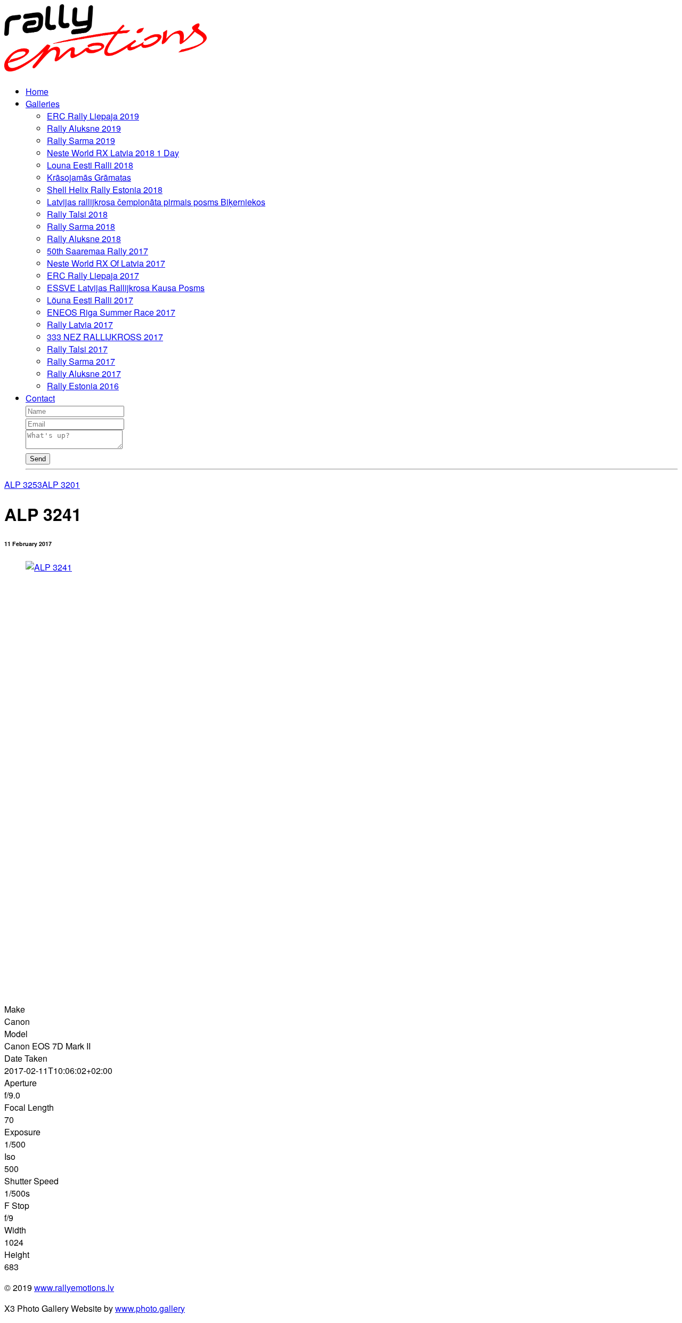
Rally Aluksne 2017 (84, 373)
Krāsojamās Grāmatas (89, 177)
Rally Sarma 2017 (81, 361)
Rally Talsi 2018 (77, 214)
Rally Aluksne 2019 (84, 128)
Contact (40, 398)
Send (38, 459)
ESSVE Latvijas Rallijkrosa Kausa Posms (126, 288)
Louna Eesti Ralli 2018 (90, 165)
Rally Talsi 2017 (77, 349)
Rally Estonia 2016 (83, 386)
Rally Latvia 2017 (80, 324)
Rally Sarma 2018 (81, 226)
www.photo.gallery (150, 1308)
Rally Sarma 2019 (81, 140)
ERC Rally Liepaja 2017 (93, 275)
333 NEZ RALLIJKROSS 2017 (105, 337)
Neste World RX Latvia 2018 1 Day (113, 153)
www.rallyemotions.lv (74, 1287)
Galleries (43, 104)
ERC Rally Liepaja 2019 (93, 116)
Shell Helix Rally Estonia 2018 (105, 189)
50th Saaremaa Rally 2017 (97, 251)
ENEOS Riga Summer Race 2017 (111, 312)
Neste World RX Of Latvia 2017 (106, 263)
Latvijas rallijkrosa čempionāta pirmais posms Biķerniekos (156, 202)
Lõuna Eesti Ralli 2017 (90, 300)
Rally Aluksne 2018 (84, 238)
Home (37, 91)
